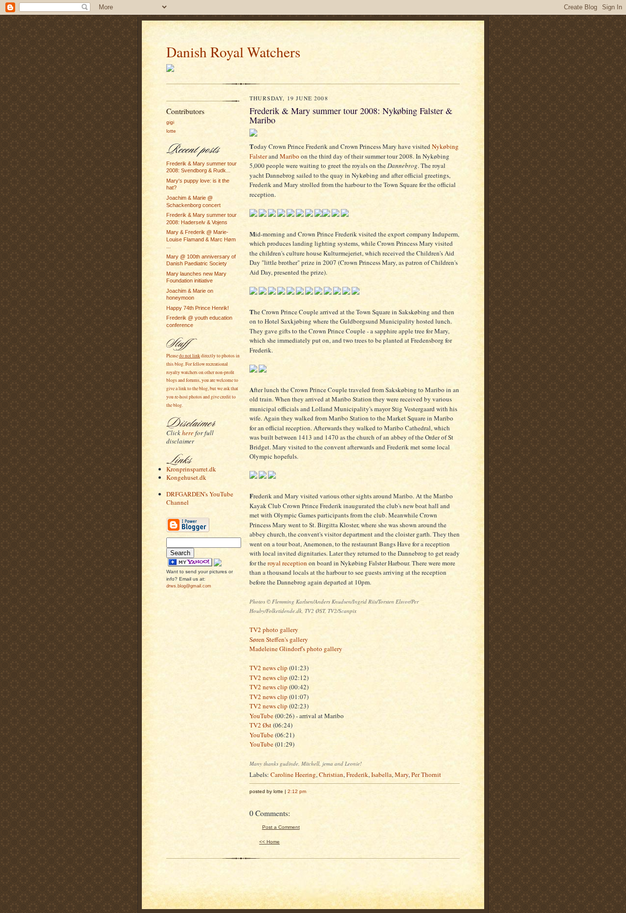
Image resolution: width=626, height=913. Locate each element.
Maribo (289, 156)
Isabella (381, 774)
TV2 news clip (268, 667)
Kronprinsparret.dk (191, 469)
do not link (189, 355)
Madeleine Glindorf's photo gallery (295, 648)
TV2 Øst (260, 725)
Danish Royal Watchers (233, 51)
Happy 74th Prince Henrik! (197, 308)
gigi (170, 122)
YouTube (261, 715)
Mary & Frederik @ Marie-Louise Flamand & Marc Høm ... (201, 239)
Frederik (357, 774)
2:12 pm (297, 791)
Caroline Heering (293, 774)
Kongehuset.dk (186, 477)
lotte (171, 131)
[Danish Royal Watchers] (190, 564)
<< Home (269, 841)
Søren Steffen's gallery (278, 639)
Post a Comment (281, 827)
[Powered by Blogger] (187, 531)
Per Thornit (426, 774)
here (188, 432)
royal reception (287, 563)
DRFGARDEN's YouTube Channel (199, 498)
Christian (331, 774)
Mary (401, 774)
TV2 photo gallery (273, 629)
